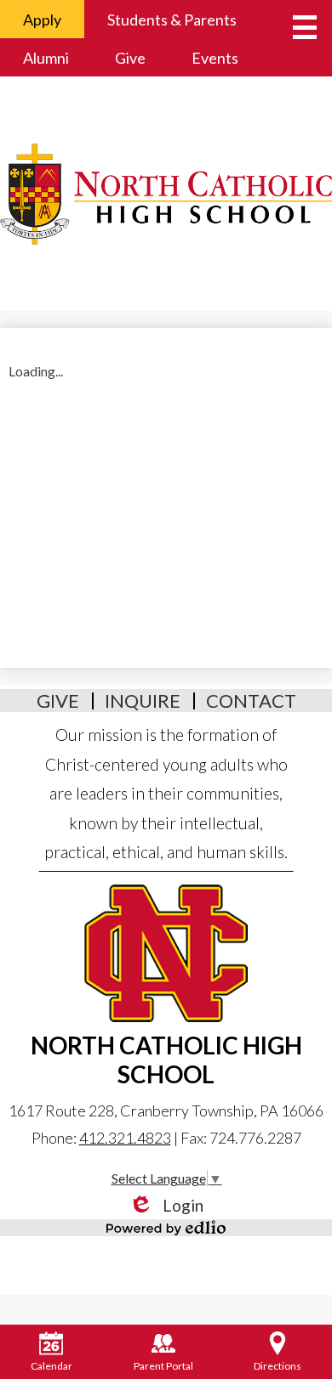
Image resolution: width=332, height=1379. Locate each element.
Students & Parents (172, 19)
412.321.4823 (125, 1137)
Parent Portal (163, 1365)
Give (130, 57)
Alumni (46, 57)
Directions (277, 1365)
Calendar (51, 1365)
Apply (42, 19)
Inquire (142, 700)
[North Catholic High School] (166, 194)
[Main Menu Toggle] (304, 27)
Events (215, 57)
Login (166, 1205)
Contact (251, 700)
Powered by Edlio (166, 1227)
